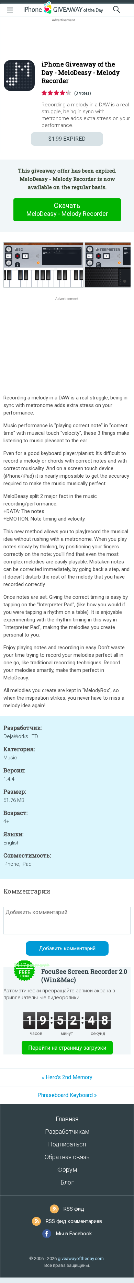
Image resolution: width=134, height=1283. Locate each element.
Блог (67, 1182)
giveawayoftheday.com (81, 1258)
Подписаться (67, 1144)
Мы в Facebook (74, 1233)
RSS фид (74, 1209)
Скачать (67, 209)
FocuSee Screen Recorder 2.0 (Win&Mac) (84, 975)
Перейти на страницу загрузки (67, 1048)
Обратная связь (67, 1156)
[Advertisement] (67, 40)
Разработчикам (67, 1131)
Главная (67, 1118)
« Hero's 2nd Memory (67, 1077)
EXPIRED (67, 139)
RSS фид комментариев (74, 1221)
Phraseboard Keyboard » (67, 1095)
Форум (67, 1169)
